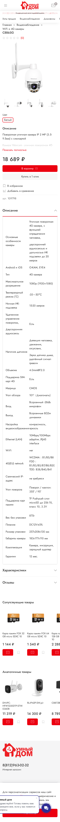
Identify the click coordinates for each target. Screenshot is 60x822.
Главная (7, 25)
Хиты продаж (9, 18)
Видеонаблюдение (30, 18)
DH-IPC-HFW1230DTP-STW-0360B (12, 705)
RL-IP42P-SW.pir (35, 702)
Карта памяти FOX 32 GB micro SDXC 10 (13, 635)
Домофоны (49, 18)
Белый (8, 120)
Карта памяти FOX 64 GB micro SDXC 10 (38, 635)
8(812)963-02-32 (15, 765)
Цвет (4, 114)
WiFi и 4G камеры (13, 29)
